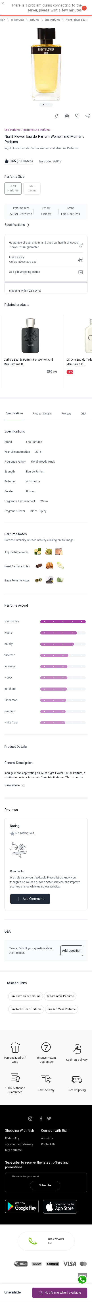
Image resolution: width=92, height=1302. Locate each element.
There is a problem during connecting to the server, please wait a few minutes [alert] (46, 8)
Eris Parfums (52, 20)
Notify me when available (63, 1293)
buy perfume (13, 1150)
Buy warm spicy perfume (25, 996)
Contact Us (48, 1144)
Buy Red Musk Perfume (62, 1009)
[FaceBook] (41, 1118)
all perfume (17, 20)
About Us (47, 1139)
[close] (2, 3)
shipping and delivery (19, 1144)
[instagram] (30, 1118)
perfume (34, 20)
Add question (71, 951)
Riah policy (12, 1139)
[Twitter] (49, 1118)
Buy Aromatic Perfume (60, 996)
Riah (2, 20)
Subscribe (45, 1185)
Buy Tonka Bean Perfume (26, 1009)
